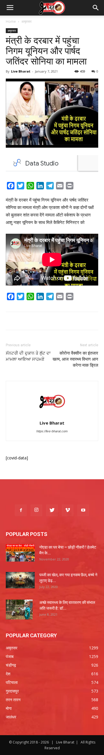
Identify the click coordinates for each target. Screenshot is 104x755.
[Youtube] (83, 510)
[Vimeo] (67, 510)
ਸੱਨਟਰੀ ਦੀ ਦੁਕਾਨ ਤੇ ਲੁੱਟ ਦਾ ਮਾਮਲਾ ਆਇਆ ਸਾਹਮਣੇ (28, 356)
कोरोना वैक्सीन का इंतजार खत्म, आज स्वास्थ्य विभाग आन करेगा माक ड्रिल (75, 359)
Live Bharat (20, 71)
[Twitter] (52, 510)
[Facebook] (21, 510)
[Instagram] (36, 510)
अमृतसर (26, 21)
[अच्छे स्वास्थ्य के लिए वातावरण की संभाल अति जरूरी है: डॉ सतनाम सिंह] (19, 610)
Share (82, 186)
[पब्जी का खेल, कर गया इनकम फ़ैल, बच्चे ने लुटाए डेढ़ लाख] (20, 580)
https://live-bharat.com (52, 431)
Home (11, 21)
